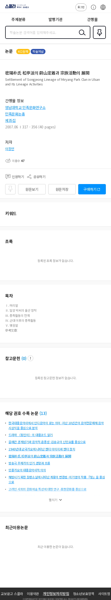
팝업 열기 (30, 358)
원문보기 (31, 189)
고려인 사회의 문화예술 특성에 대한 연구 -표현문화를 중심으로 (47, 489)
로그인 (81, 7)
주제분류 (18, 19)
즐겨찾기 (98, 38)
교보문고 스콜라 (12, 593)
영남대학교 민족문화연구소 (25, 107)
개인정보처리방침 (56, 593)
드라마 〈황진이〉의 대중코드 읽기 (31, 435)
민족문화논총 (15, 113)
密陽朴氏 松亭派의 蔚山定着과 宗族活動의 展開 (40, 456)
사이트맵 (104, 593)
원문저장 (62, 189)
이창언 (9, 148)
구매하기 (90, 189)
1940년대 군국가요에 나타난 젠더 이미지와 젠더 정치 (42, 449)
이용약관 (33, 593)
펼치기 (53, 500)
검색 (81, 36)
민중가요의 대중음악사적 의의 (27, 470)
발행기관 (56, 19)
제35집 (10, 120)
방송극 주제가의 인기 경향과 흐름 (29, 463)
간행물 (92, 19)
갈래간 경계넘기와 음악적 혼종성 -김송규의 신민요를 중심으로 (47, 442)
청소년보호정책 (83, 593)
